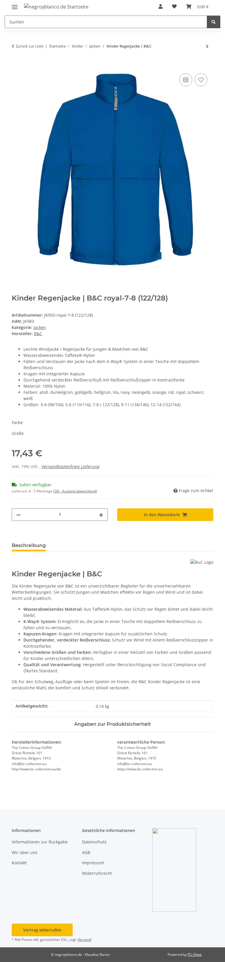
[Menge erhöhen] (101, 515)
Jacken (39, 327)
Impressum (93, 862)
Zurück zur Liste (29, 46)
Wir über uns (25, 852)
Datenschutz (94, 842)
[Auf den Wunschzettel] (201, 79)
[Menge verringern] (18, 515)
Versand (84, 939)
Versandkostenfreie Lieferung (71, 466)
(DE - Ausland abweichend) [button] (75, 491)
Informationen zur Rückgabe (40, 842)
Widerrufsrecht (97, 873)
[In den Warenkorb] (16, 65)
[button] (160, 6)
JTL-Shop (195, 954)
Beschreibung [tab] (29, 545)
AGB (86, 852)
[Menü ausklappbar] (15, 4)
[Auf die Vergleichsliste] (185, 79)
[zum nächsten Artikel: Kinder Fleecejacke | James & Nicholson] (207, 46)
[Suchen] (213, 22)
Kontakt (19, 862)
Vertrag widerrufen (42, 930)
